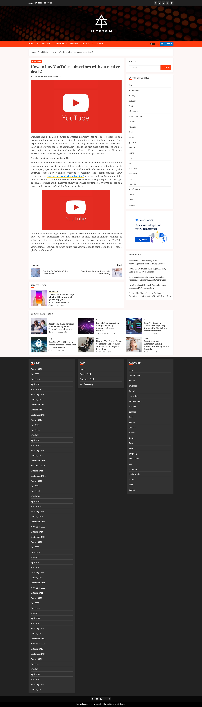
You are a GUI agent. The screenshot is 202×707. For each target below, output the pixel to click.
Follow (168, 44)
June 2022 (35, 608)
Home (31, 44)
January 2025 (37, 455)
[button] (157, 44)
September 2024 (38, 476)
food (131, 132)
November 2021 (38, 643)
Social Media (36, 61)
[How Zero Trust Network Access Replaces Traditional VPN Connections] (39, 344)
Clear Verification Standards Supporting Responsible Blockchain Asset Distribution (155, 327)
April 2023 (35, 562)
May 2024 (35, 496)
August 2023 (36, 542)
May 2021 (35, 669)
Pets (130, 163)
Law (131, 158)
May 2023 (35, 557)
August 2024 (36, 481)
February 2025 (37, 450)
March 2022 (36, 623)
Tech (131, 199)
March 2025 (36, 445)
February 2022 (37, 628)
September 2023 (38, 537)
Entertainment (135, 116)
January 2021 (37, 689)
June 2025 (35, 430)
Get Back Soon (44, 44)
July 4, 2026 (102, 352)
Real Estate (97, 44)
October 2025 (37, 409)
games (132, 137)
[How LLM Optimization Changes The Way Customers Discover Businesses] (86, 326)
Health (132, 147)
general (132, 142)
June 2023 (35, 552)
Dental (132, 106)
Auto (131, 85)
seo (130, 179)
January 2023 (37, 577)
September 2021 (38, 654)
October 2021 (37, 649)
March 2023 (36, 567)
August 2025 (36, 420)
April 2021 (35, 674)
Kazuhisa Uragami (40, 76)
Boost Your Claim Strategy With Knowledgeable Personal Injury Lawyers (61, 326)
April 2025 (35, 440)
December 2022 (38, 582)
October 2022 (37, 593)
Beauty (132, 95)
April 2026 (35, 384)
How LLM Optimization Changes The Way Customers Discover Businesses (107, 327)
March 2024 (36, 506)
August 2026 (36, 369)
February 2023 (37, 572)
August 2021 (36, 659)
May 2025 (35, 435)
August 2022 (36, 598)
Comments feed (87, 379)
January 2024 (37, 516)
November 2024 (38, 465)
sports (131, 194)
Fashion (132, 121)
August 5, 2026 (151, 334)
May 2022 (35, 613)
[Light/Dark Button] (152, 44)
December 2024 (38, 460)
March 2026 (36, 389)
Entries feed (85, 374)
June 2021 (35, 664)
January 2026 (37, 399)
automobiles (61, 44)
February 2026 (37, 394)
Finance (85, 44)
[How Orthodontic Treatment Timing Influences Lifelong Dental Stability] (134, 344)
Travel (132, 205)
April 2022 (35, 618)
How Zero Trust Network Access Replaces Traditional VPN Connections (147, 286)
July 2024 (35, 486)
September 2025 (38, 415)
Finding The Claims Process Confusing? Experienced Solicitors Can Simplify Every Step (109, 345)
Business (74, 44)
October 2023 (37, 532)
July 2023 (35, 547)
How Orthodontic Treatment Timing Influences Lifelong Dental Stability (156, 345)
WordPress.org (86, 384)
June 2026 (35, 379)
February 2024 (37, 511)
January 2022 (37, 633)
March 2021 (36, 679)
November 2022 (38, 588)
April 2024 (35, 501)
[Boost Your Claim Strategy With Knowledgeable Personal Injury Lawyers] (39, 326)
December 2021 (38, 638)
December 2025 (38, 404)
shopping (133, 184)
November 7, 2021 (56, 76)
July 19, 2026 (55, 350)
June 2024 (35, 491)
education (133, 111)
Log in (83, 369)
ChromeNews (108, 704)
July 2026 (35, 374)
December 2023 (38, 521)
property (133, 168)
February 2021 (37, 684)
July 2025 (35, 425)
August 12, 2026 (56, 332)
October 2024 (37, 471)
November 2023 (38, 527)
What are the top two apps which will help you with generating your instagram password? (61, 298)
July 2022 (35, 603)
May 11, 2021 (55, 305)
